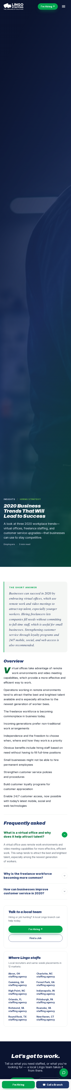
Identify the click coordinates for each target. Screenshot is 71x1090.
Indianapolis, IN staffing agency (45, 992)
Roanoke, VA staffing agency (45, 1009)
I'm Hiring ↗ (48, 6)
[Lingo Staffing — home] (13, 6)
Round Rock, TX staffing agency (17, 1018)
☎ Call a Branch (53, 1084)
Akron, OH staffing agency (17, 975)
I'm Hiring (18, 1084)
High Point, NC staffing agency (17, 992)
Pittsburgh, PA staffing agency (45, 1001)
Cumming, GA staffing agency (17, 983)
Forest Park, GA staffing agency (45, 983)
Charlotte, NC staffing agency (45, 975)
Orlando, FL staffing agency (17, 1001)
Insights (9, 499)
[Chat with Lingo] (63, 1072)
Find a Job (35, 938)
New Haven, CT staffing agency (45, 1018)
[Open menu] (63, 6)
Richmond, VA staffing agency (17, 1009)
